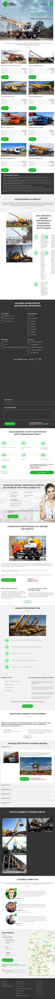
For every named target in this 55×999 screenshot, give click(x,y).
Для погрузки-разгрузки (15, 496)
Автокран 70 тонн (39, 993)
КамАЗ (6, 341)
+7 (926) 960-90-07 (10, 955)
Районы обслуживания (7, 986)
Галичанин (34, 329)
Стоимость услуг (6, 984)
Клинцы (33, 326)
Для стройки (14, 492)
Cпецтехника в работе (20, 981)
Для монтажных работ (29, 496)
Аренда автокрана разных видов (22, 995)
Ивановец (33, 324)
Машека (33, 321)
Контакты (4, 981)
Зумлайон (33, 334)
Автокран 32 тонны (39, 986)
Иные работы (34, 352)
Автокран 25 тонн (9, 318)
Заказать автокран (9, 423)
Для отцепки (28, 492)
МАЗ (5, 344)
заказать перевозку (7, 960)
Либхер (33, 332)
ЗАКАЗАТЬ (5, 77)
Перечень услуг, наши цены (21, 983)
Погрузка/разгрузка (36, 341)
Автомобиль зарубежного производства (15, 347)
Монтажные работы (36, 349)
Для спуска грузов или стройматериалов (16, 504)
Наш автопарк (18, 993)
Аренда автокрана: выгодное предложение (24, 988)
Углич (32, 315)
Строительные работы (37, 347)
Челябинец (34, 318)
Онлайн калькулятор (20, 986)
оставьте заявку (24, 778)
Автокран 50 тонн (9, 321)
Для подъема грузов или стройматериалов (16, 500)
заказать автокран (41, 472)
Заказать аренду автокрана (8, 579)
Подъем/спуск (35, 344)
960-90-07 (41, 4)
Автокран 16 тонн (9, 315)
